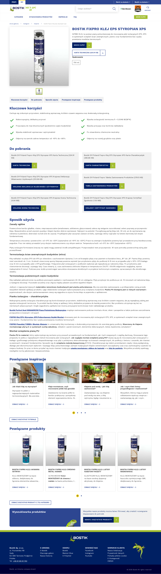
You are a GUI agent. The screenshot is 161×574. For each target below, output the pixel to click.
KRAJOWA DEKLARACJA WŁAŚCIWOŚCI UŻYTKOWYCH (35, 187)
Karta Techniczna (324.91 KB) (86, 52)
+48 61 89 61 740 (20, 561)
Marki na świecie (122, 2)
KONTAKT (148, 10)
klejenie (36, 23)
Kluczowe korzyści (19, 100)
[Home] (23, 9)
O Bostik (43, 550)
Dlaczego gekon (47, 553)
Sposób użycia (52, 100)
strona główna (14, 23)
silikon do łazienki (96, 348)
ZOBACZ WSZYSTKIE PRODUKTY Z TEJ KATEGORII (30, 502)
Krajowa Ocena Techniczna (26, 208)
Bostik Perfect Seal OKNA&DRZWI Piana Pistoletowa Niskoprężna (38, 310)
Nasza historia (46, 556)
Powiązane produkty (93, 100)
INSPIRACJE (62, 17)
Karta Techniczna (21, 165)
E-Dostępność (114, 558)
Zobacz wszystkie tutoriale (24, 419)
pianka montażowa (79, 348)
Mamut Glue (68, 553)
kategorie (26, 23)
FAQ (75, 17)
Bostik (65, 550)
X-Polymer (67, 556)
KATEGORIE (18, 17)
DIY (22, 2)
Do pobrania (36, 100)
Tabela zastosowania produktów (102, 186)
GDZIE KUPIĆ (141, 17)
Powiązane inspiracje (71, 100)
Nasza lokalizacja (115, 550)
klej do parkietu (116, 348)
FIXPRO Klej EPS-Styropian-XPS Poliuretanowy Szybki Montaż (37, 317)
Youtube (88, 556)
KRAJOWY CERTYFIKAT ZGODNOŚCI (101, 208)
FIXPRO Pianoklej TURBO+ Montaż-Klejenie (28, 324)
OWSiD (110, 561)
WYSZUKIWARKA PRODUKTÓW (40, 17)
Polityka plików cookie (117, 556)
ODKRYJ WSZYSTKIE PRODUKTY (98, 520)
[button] (74, 412)
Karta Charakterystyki (97, 165)
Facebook (89, 550)
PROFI (14, 2)
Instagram (89, 553)
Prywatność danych (116, 553)
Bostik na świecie (141, 2)
